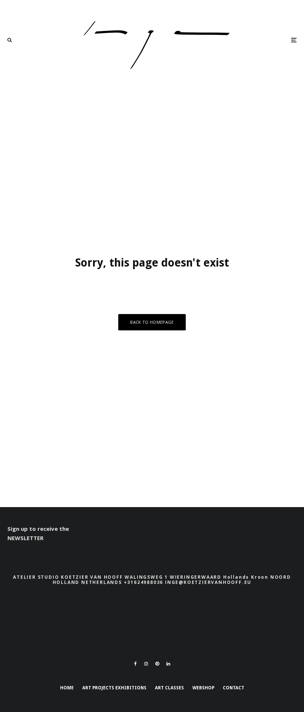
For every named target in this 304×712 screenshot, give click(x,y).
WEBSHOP (203, 687)
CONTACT (233, 687)
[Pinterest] (157, 664)
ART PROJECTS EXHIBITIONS (114, 687)
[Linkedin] (168, 664)
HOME (67, 687)
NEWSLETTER (25, 538)
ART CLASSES (169, 687)
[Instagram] (146, 664)
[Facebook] (135, 664)
